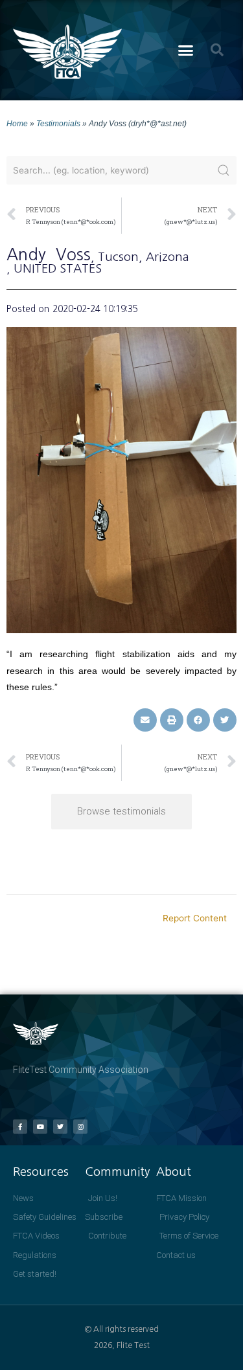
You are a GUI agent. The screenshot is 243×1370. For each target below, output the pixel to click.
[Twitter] (60, 1126)
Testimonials (58, 123)
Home (17, 123)
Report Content (195, 918)
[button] (185, 50)
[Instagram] (80, 1126)
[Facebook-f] (20, 1126)
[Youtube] (40, 1126)
